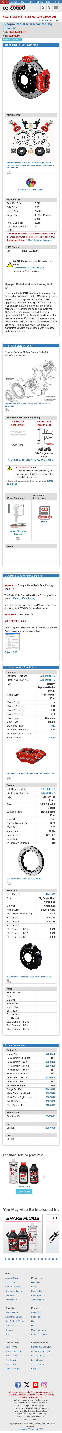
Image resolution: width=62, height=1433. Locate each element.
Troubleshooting (12, 1369)
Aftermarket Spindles (14, 1317)
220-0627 (50, 1105)
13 (49, 1259)
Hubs (33, 1325)
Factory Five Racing (24, 598)
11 (42, 1259)
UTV (22, 1)
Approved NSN (37, 1300)
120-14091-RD (47, 676)
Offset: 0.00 (10, 652)
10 (38, 1259)
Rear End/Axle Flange (14, 1321)
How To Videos (11, 1356)
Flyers (34, 1287)
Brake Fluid (24, 1187)
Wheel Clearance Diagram (39, 240)
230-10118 (50, 1089)
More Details (24, 1191)
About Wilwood (11, 1278)
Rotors (8, 1334)
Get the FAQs (11, 1347)
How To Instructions (13, 1351)
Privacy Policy (11, 1300)
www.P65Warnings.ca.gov (29, 267)
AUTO (4, 1)
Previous (8, 1234)
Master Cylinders (38, 1330)
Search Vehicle (11, 1312)
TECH (48, 1)
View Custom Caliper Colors (31, 189)
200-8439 (50, 1062)
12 (46, 1259)
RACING (13, 1)
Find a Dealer (37, 1360)
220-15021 (49, 1116)
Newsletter (10, 1295)
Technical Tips (11, 1364)
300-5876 (50, 1093)
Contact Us (10, 1282)
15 (57, 1259)
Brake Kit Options (10, 39)
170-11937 (50, 894)
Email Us (35, 1369)
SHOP (57, 1)
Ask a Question (37, 1364)
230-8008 (50, 1128)
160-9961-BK (48, 793)
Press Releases (38, 1291)
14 (53, 1259)
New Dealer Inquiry (13, 1291)
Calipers (9, 1330)
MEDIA (40, 1)
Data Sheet (36, 1282)
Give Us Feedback (13, 1287)
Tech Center (10, 1360)
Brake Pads (36, 1317)
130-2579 (50, 1054)
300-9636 (50, 1101)
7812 (52, 725)
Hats (33, 1321)
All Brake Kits (11, 1325)
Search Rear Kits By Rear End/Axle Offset (31, 460)
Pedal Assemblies (39, 1334)
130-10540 (49, 1077)
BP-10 (52, 737)
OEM (31, 1)
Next (54, 1234)
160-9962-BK (48, 789)
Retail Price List (38, 1295)
